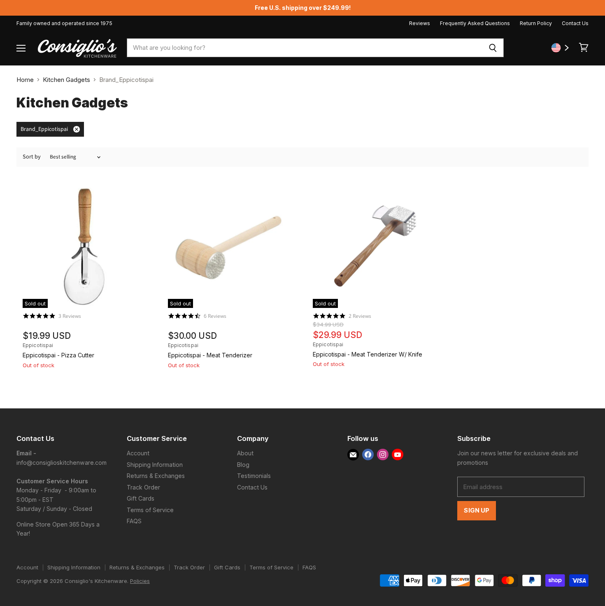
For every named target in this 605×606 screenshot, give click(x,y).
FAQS (134, 520)
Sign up (476, 510)
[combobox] (304, 47)
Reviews (419, 23)
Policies (140, 581)
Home (25, 79)
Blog (243, 464)
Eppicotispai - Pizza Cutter (58, 355)
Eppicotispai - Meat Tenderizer (210, 355)
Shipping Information (155, 464)
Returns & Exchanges (156, 475)
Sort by (32, 157)
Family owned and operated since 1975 (64, 23)
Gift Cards (140, 498)
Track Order (143, 487)
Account (138, 453)
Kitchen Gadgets (66, 79)
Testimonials (254, 475)
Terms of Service (150, 509)
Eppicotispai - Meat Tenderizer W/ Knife (367, 354)
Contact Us (575, 23)
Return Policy (536, 23)
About (245, 453)
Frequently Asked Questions (475, 23)
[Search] (493, 47)
